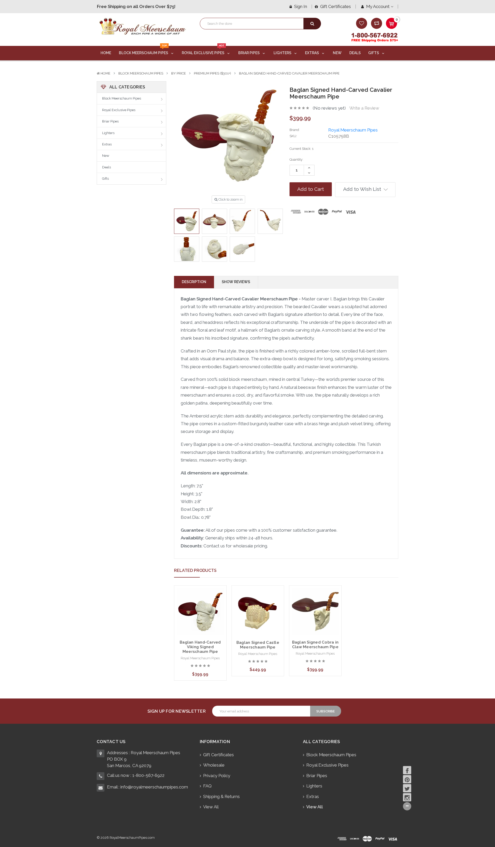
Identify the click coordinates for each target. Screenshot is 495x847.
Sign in (300, 6)
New (337, 53)
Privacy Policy (216, 775)
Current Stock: (302, 149)
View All (211, 806)
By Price (178, 73)
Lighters (283, 53)
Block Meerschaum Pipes (144, 50)
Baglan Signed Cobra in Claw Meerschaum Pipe (315, 644)
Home (106, 53)
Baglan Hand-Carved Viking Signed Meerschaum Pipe (200, 647)
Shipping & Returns (221, 796)
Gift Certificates (335, 6)
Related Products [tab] (195, 570)
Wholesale (214, 765)
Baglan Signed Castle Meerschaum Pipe (257, 644)
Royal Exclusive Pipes (203, 50)
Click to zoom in (230, 199)
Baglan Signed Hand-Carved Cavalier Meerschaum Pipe (289, 73)
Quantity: (296, 159)
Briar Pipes (249, 53)
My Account (378, 6)
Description (194, 282)
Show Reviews (236, 282)
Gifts (374, 53)
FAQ (207, 785)
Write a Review (364, 108)
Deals (355, 53)
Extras (312, 53)
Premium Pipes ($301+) (212, 73)
